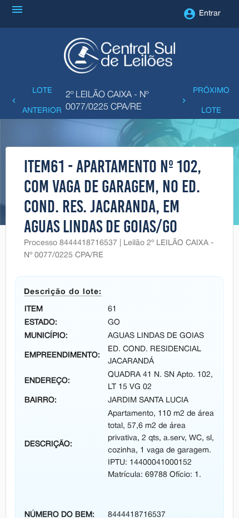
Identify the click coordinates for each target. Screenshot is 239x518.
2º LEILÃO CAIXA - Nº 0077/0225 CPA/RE (107, 101)
